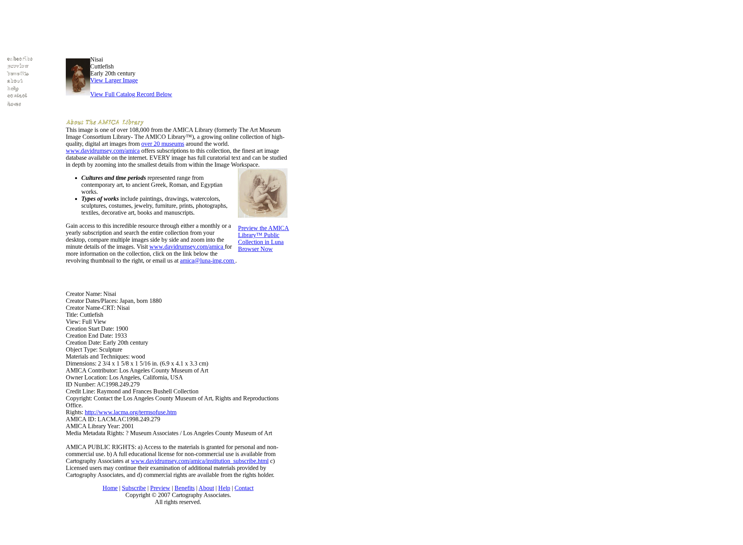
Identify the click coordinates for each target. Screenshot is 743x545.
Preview (160, 488)
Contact (244, 488)
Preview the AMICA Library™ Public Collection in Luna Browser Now (263, 238)
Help (224, 488)
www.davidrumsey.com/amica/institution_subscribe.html (200, 461)
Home (110, 488)
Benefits (185, 488)
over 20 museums (162, 143)
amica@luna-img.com (207, 260)
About (206, 488)
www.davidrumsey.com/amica (103, 150)
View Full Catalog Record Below (131, 94)
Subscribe (134, 488)
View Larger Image (114, 80)
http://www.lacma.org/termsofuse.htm (130, 412)
